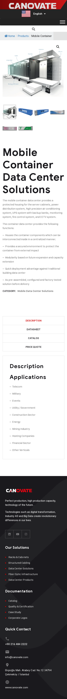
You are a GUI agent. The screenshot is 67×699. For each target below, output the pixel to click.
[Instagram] (26, 534)
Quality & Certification (21, 606)
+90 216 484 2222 (16, 644)
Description (34, 320)
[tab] (33, 320)
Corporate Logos (17, 617)
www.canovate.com (16, 687)
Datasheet (34, 329)
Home (11, 36)
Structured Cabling (19, 562)
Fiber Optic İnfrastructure (23, 574)
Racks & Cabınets (18, 557)
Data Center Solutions (21, 568)
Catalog (33, 338)
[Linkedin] (9, 534)
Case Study (14, 612)
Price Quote (33, 346)
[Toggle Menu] (62, 22)
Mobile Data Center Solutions (35, 291)
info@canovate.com (16, 657)
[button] (33, 29)
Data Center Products (20, 579)
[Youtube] (18, 534)
